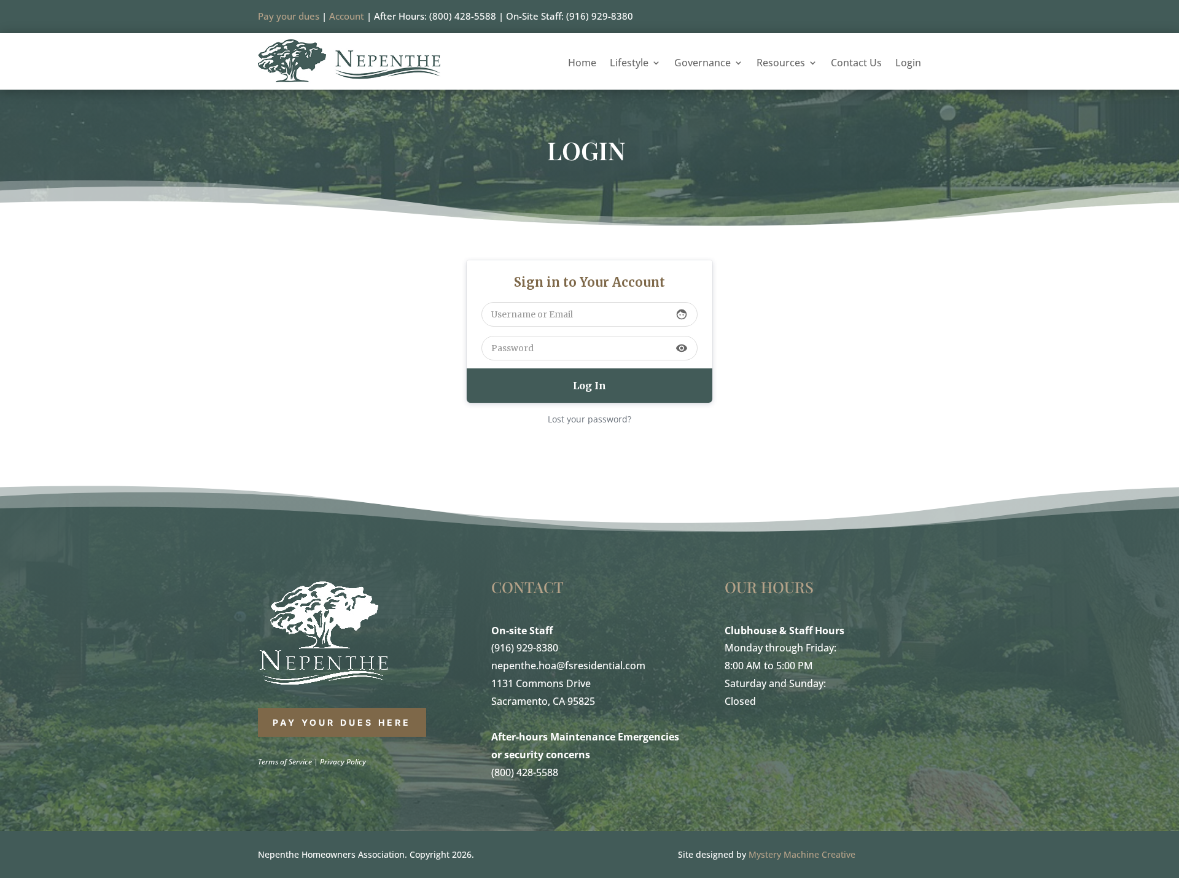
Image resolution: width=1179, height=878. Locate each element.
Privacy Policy (343, 761)
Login (908, 63)
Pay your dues (288, 16)
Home (582, 63)
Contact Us (856, 63)
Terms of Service (285, 761)
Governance (702, 63)
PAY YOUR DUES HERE (342, 722)
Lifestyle (629, 63)
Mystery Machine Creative (802, 854)
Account (346, 16)
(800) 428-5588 (524, 772)
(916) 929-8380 (524, 648)
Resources (781, 63)
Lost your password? (589, 419)
